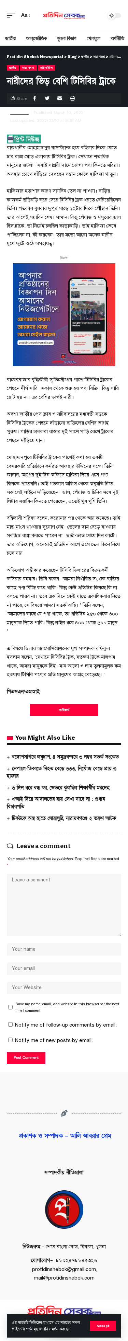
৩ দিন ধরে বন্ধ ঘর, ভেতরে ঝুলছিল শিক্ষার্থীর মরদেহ (61, 787)
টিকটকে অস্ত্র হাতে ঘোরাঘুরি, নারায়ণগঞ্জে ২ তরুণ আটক (64, 818)
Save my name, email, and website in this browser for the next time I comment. (67, 1007)
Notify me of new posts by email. (54, 1040)
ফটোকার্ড (64, 710)
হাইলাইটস (46, 68)
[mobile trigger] (12, 15)
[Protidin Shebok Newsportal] (64, 15)
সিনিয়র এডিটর (19, 112)
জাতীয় (12, 68)
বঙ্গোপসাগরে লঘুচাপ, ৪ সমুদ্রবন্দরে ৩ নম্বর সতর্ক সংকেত (65, 756)
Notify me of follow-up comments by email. (66, 1025)
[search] (97, 15)
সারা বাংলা (28, 68)
